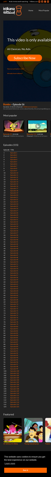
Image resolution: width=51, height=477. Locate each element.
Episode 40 (14, 240)
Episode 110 (14, 393)
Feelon (47, 444)
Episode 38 (14, 235)
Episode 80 (14, 326)
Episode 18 (14, 191)
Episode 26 (14, 208)
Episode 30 (14, 217)
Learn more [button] (10, 463)
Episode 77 (14, 320)
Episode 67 (14, 297)
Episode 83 (14, 333)
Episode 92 (14, 353)
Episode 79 (14, 324)
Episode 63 (14, 289)
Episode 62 (14, 286)
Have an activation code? (15, 69)
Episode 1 (13, 153)
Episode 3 (13, 157)
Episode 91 (14, 351)
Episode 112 (14, 398)
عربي (5, 1)
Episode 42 (14, 244)
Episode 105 (14, 382)
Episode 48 (14, 257)
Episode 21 (14, 197)
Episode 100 (14, 371)
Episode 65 (14, 293)
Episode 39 (14, 237)
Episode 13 (14, 179)
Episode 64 (14, 291)
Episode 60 (14, 282)
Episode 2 (13, 155)
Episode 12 (14, 177)
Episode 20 (14, 195)
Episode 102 (14, 375)
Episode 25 (14, 206)
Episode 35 (14, 228)
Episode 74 (14, 313)
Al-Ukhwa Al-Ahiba (10, 444)
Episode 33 (14, 224)
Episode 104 (14, 380)
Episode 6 (13, 164)
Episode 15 (14, 184)
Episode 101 (14, 373)
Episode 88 (14, 344)
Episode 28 (14, 213)
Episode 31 (14, 220)
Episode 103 (14, 378)
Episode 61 (14, 284)
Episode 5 (13, 162)
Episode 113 (14, 400)
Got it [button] (25, 470)
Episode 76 (14, 318)
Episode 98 (14, 367)
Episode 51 (14, 264)
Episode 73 (14, 311)
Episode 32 (14, 222)
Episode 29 (14, 215)
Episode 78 (14, 322)
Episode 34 (14, 226)
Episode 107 (14, 387)
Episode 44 (14, 249)
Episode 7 (13, 166)
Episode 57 (14, 275)
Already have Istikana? (15, 73)
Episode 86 (14, 340)
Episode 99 (14, 369)
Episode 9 (13, 171)
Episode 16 (14, 186)
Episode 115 (32, 134)
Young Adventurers (31, 444)
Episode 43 (14, 246)
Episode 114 (14, 402)
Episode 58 (14, 277)
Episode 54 (14, 269)
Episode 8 (13, 168)
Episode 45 (14, 251)
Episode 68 (14, 300)
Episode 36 (14, 231)
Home (31, 10)
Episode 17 (14, 188)
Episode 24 (14, 204)
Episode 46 (14, 253)
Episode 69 (14, 302)
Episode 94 (14, 358)
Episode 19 (14, 193)
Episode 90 (14, 349)
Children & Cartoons (30, 107)
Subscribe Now (24, 58)
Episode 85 (14, 338)
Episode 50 (14, 262)
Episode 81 (14, 329)
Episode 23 (14, 202)
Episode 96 (14, 362)
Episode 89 (14, 346)
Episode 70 (14, 304)
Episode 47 (14, 255)
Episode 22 (7, 134)
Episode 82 (14, 331)
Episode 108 (14, 389)
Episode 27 (14, 211)
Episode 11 (14, 175)
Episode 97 (14, 364)
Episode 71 (14, 306)
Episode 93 (14, 355)
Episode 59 (14, 280)
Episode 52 (14, 266)
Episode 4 (13, 159)
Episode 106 (14, 384)
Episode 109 (14, 391)
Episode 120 (14, 407)
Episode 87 (14, 342)
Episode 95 (14, 360)
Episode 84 (14, 335)
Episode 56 (14, 273)
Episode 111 (14, 395)
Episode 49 (14, 260)
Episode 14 (14, 182)
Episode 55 (14, 271)
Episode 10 (14, 173)
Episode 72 (14, 309)
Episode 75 (14, 315)
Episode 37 (14, 233)
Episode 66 (14, 295)
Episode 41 (14, 242)
